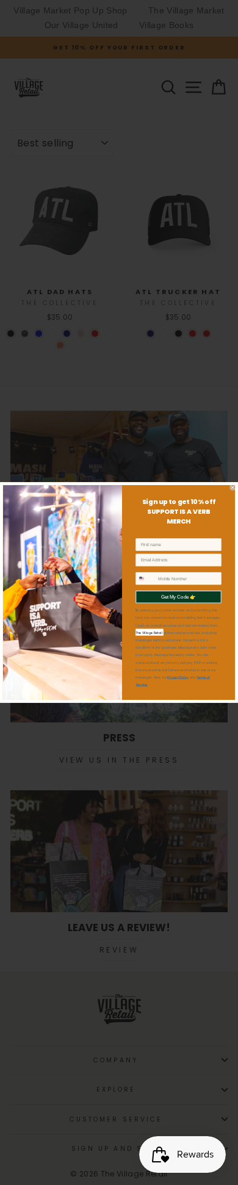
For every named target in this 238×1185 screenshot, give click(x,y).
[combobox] (145, 578)
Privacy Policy (178, 677)
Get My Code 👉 (178, 596)
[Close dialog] (232, 487)
